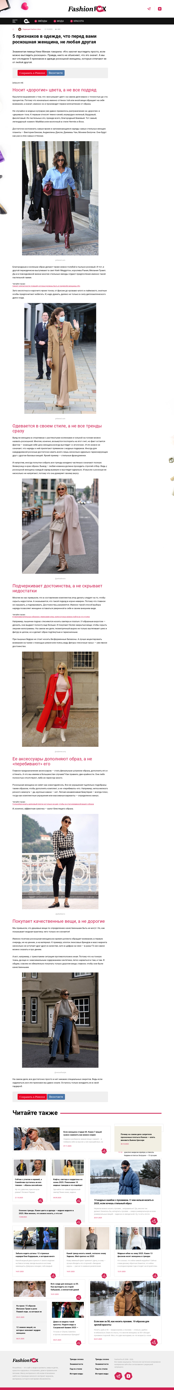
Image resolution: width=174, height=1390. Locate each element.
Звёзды (42, 21)
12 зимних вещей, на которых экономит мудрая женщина (28, 1330)
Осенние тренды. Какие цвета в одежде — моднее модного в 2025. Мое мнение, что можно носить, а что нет (46, 1212)
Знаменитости (76, 1364)
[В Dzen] (158, 9)
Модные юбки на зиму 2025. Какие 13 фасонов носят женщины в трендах (135, 1254)
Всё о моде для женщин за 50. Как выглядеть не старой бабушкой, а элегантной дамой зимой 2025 (65, 1288)
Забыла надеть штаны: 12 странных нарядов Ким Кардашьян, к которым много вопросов (35, 1256)
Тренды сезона (76, 1359)
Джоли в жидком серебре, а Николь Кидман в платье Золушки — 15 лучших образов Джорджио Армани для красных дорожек (141, 1154)
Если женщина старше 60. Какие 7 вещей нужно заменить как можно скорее (82, 1133)
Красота (79, 21)
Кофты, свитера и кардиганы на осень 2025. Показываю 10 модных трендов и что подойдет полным (68, 1183)
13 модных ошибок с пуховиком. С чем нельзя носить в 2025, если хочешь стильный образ (123, 1202)
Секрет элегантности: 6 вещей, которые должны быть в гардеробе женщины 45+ (46, 286)
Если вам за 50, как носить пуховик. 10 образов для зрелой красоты (121, 1323)
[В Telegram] (147, 9)
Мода (60, 21)
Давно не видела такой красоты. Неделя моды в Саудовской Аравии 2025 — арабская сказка (65, 1326)
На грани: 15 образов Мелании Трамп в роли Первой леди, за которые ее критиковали (29, 1310)
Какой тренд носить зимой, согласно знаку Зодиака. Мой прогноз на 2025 (86, 1254)
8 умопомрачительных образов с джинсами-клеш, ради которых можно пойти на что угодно (51, 617)
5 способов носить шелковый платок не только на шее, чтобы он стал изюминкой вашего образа (53, 804)
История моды (76, 1374)
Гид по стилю (76, 1369)
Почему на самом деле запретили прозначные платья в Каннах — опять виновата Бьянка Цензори (138, 1137)
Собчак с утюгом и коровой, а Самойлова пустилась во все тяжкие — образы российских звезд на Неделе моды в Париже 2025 (28, 1185)
